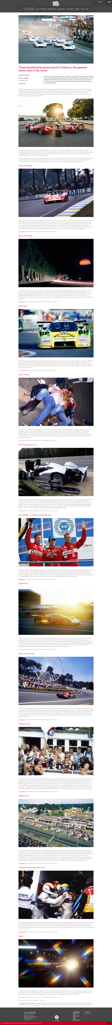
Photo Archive (52, 9)
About (82, 9)
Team (74, 1018)
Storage (77, 9)
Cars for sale (76, 1011)
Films (74, 1017)
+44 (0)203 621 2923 (31, 1012)
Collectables (61, 9)
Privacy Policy (76, 1020)
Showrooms (76, 1016)
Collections (69, 9)
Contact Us (100, 1)
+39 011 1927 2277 (30, 1013)
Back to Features (24, 75)
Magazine (43, 9)
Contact (87, 1012)
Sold (38, 9)
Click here (21, 231)
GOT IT (109, 1023)
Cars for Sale (29, 9)
